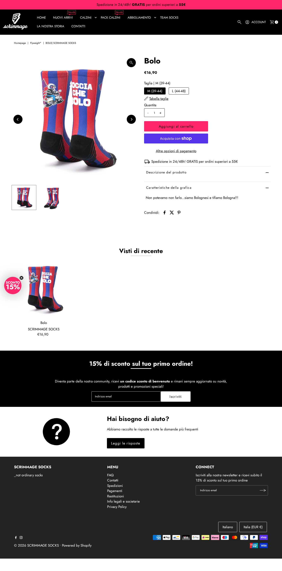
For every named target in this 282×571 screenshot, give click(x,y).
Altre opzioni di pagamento (176, 150)
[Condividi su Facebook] (164, 212)
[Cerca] (239, 22)
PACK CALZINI (110, 17)
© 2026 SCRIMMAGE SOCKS (36, 545)
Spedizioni (115, 485)
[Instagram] (21, 538)
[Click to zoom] (131, 62)
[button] (12, 285)
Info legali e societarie (123, 501)
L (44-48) (179, 90)
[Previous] (18, 119)
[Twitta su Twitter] (172, 212)
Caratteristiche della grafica (169, 187)
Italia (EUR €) (253, 526)
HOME (41, 17)
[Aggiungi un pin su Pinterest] (179, 212)
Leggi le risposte (125, 443)
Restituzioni (115, 496)
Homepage (20, 43)
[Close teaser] (21, 278)
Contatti (112, 480)
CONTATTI (78, 26)
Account (258, 22)
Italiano (228, 526)
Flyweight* (35, 43)
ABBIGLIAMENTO (139, 17)
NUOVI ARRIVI (63, 17)
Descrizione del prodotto (166, 172)
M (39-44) (154, 90)
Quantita (150, 105)
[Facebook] (16, 538)
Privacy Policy (117, 506)
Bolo (43, 322)
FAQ (110, 475)
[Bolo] (43, 289)
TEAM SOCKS (169, 17)
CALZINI (85, 17)
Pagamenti (114, 490)
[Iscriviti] (263, 490)
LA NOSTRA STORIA (50, 26)
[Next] (131, 119)
